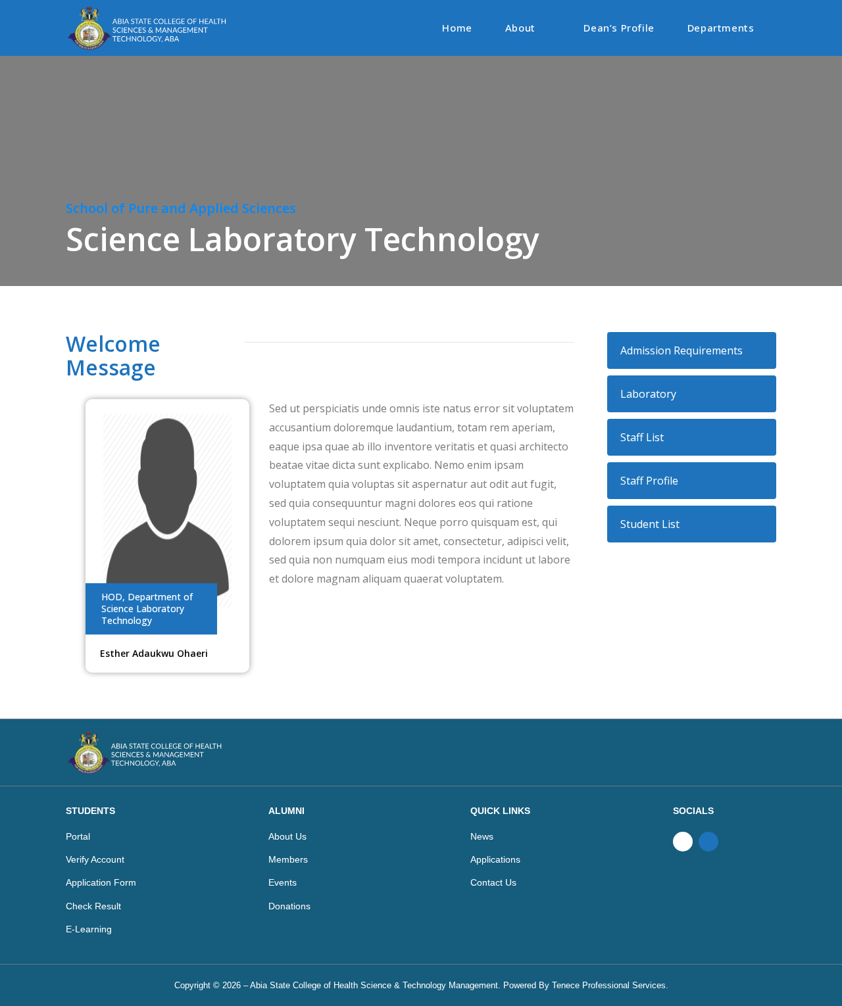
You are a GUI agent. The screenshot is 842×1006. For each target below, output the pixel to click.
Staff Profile (649, 480)
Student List (650, 524)
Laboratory (648, 394)
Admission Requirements (681, 350)
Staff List (642, 437)
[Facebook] (683, 841)
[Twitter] (708, 841)
